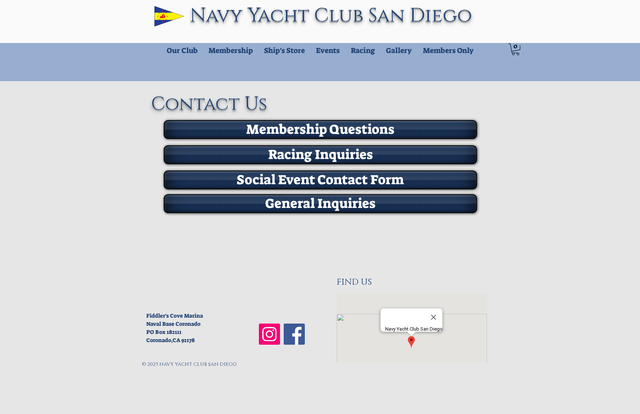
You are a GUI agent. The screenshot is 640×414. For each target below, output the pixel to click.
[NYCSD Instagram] (269, 334)
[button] (516, 49)
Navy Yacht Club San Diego (333, 16)
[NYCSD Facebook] (294, 334)
